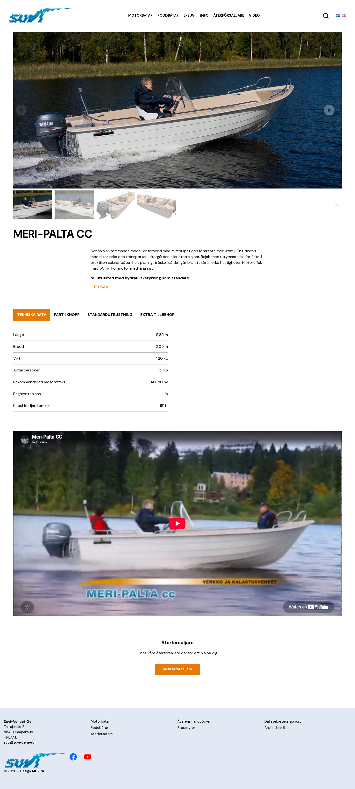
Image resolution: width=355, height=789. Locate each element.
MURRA (38, 771)
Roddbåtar (168, 15)
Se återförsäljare (177, 669)
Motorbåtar (140, 15)
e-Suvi (189, 15)
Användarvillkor (276, 728)
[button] (331, 110)
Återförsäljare (228, 15)
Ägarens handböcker (194, 721)
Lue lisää (101, 286)
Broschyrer (186, 728)
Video (254, 15)
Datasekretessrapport (282, 721)
